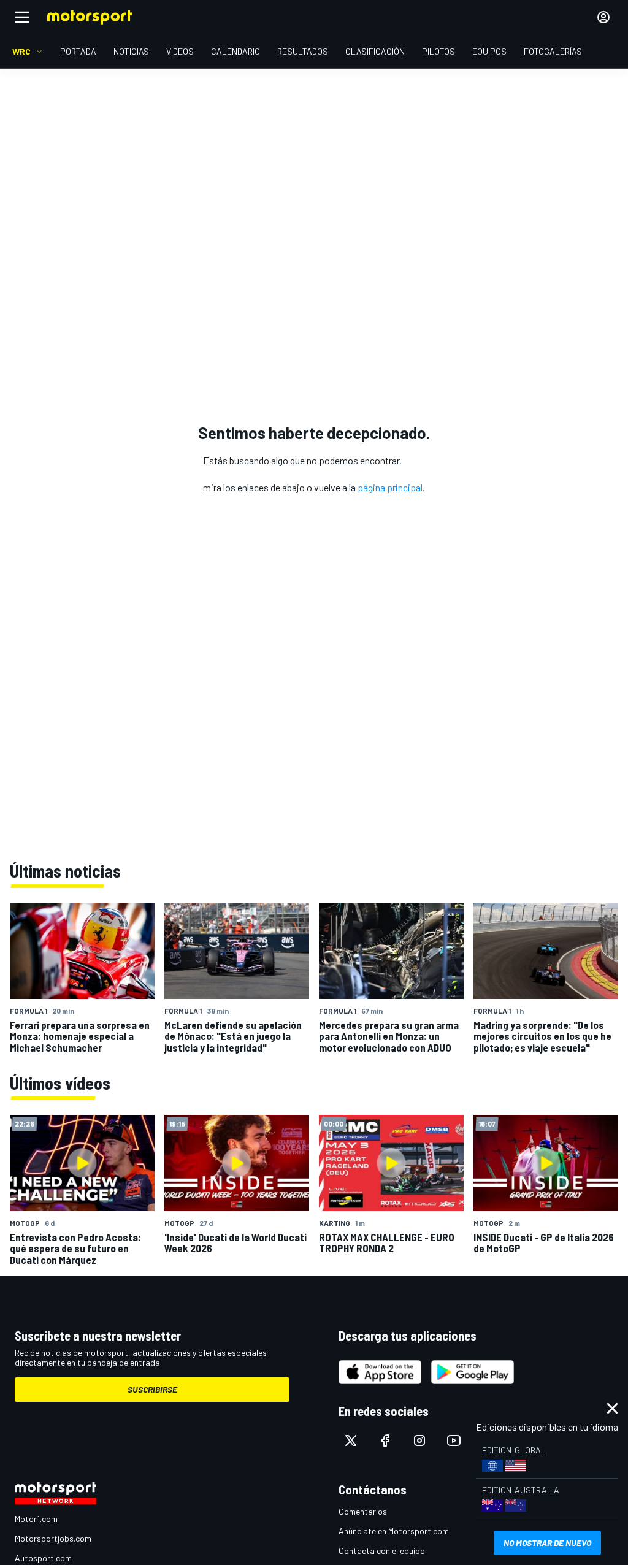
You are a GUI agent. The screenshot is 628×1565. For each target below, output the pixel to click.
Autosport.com (43, 1558)
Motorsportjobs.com (53, 1538)
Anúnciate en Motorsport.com (394, 1531)
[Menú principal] (22, 17)
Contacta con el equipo (382, 1550)
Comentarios (363, 1511)
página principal (390, 487)
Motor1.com (36, 1518)
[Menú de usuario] (603, 17)
